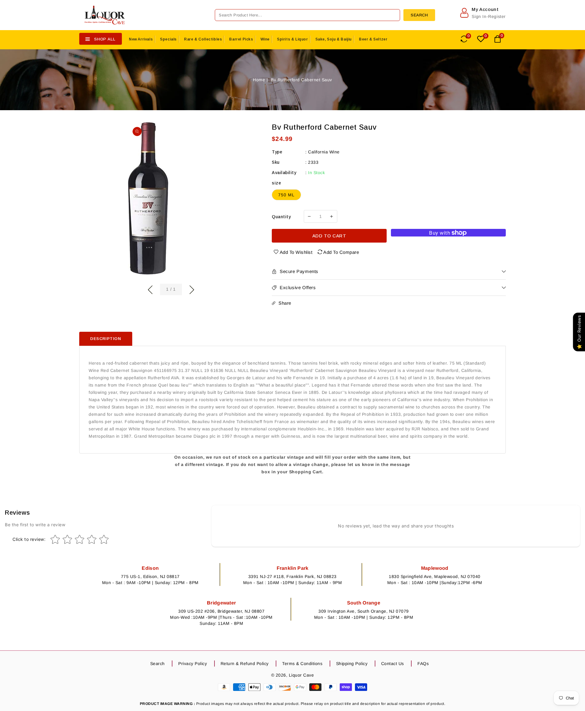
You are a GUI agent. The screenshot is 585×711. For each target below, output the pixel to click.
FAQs (423, 663)
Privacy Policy (192, 663)
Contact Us (392, 663)
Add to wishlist (296, 252)
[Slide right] (191, 288)
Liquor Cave (301, 675)
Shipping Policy (352, 663)
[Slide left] (150, 288)
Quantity (281, 216)
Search (157, 663)
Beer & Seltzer (373, 39)
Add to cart (329, 235)
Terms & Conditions (302, 663)
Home (259, 79)
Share (284, 303)
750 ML (286, 194)
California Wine (324, 151)
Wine (265, 39)
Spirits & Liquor (292, 39)
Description (105, 338)
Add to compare (341, 252)
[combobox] (307, 15)
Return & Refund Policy (245, 663)
